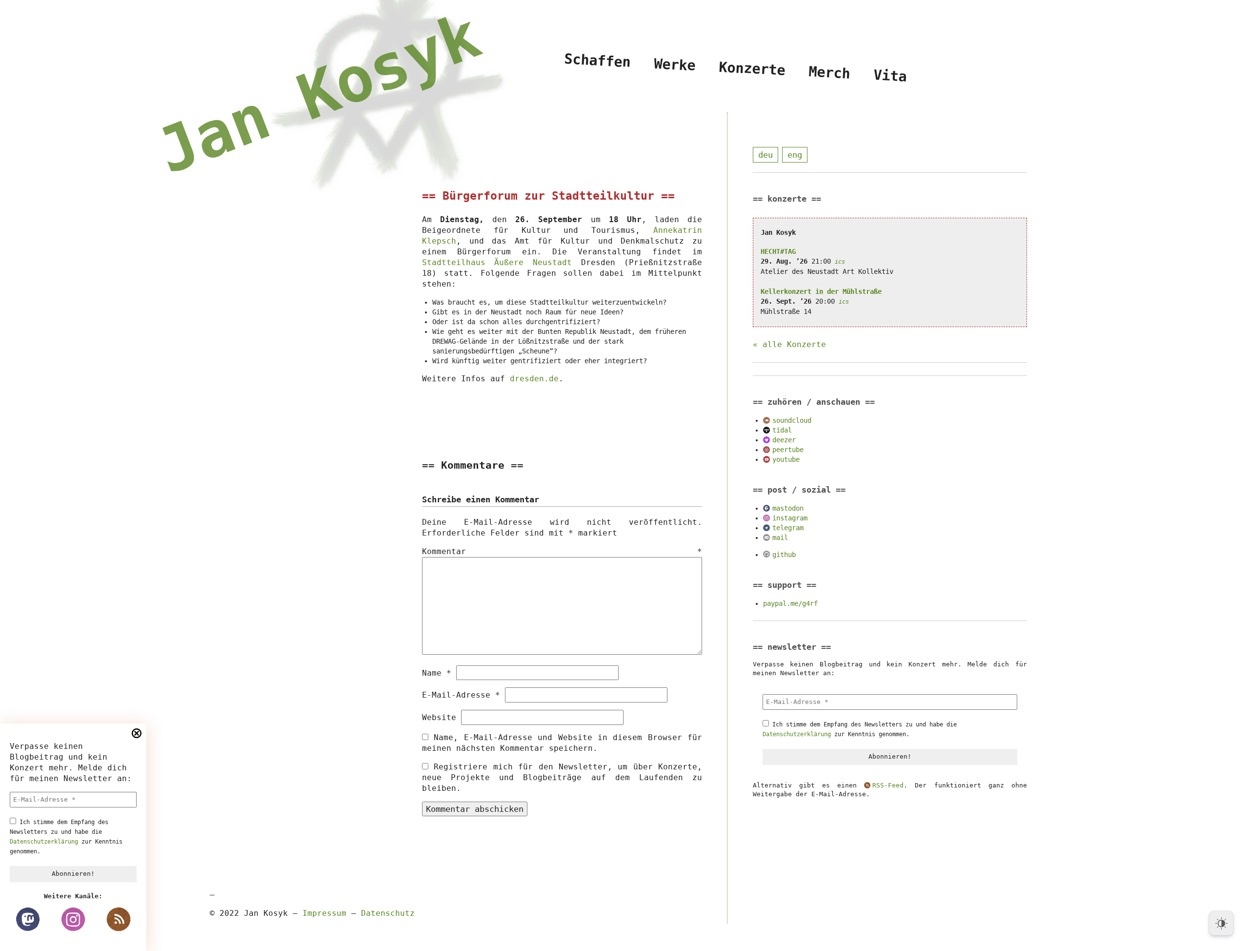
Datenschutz (388, 913)
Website (439, 717)
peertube (788, 450)
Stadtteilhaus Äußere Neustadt (497, 262)
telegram (788, 528)
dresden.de (534, 378)
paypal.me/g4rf (790, 603)
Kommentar (562, 551)
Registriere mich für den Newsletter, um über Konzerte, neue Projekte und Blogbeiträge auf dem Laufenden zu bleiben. (562, 777)
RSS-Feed (888, 785)
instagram (789, 518)
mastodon (788, 508)
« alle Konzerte (789, 344)
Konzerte (752, 69)
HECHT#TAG (778, 251)
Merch (829, 72)
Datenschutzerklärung (44, 841)
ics (840, 261)
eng (794, 155)
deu (765, 155)
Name (436, 673)
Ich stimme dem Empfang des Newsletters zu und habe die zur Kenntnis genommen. (66, 837)
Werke (675, 64)
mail (780, 537)
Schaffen (597, 60)
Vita (890, 75)
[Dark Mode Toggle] (1221, 923)
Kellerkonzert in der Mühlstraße (821, 291)
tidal (782, 430)
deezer (784, 440)
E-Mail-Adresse (461, 695)
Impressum (324, 913)
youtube (786, 459)
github (784, 554)
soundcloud (791, 420)
